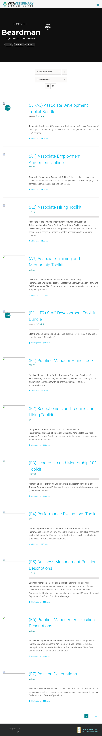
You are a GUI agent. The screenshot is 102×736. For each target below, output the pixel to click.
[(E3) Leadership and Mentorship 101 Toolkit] (14, 471)
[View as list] (53, 86)
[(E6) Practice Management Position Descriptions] (14, 628)
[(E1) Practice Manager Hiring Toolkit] (14, 368)
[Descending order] (64, 72)
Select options (36, 343)
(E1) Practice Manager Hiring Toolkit (62, 360)
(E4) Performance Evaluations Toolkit (63, 513)
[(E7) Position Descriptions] (14, 682)
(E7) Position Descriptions (53, 674)
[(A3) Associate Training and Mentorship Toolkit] (14, 267)
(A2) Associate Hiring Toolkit (55, 207)
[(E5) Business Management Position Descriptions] (14, 570)
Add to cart (35, 138)
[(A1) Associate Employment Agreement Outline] (14, 164)
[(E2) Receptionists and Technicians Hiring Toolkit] (14, 416)
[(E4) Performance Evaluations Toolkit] (14, 522)
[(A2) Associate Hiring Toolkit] (14, 215)
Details (45, 138)
